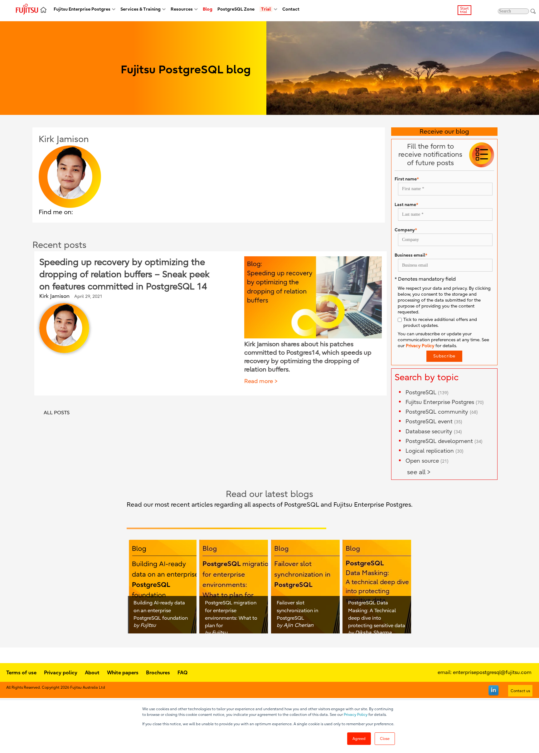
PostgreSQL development (444, 441)
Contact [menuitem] (290, 9)
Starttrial (464, 10)
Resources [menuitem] (182, 9)
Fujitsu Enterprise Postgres (444, 402)
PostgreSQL (427, 392)
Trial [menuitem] (266, 9)
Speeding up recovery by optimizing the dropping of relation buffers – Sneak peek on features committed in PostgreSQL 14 (124, 274)
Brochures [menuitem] (158, 672)
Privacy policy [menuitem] (60, 672)
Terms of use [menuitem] (21, 672)
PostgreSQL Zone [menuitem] (236, 9)
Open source (427, 461)
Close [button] (385, 738)
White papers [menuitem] (122, 672)
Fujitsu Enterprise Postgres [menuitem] (82, 9)
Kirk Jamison (54, 296)
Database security (433, 431)
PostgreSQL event (433, 421)
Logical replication (434, 451)
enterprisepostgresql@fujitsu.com (492, 672)
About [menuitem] (92, 672)
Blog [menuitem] (207, 9)
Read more (258, 381)
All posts (57, 413)
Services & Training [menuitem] (140, 9)
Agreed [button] (359, 738)
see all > (419, 472)
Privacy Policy (355, 714)
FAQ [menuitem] (182, 672)
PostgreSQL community (441, 412)
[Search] (533, 11)
